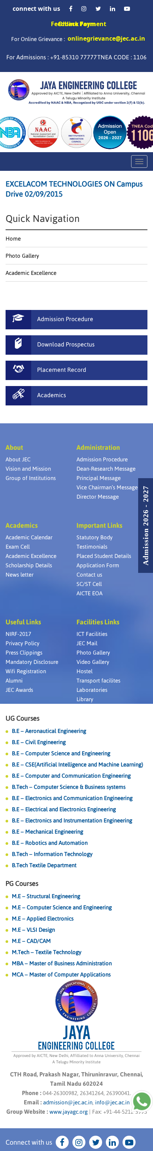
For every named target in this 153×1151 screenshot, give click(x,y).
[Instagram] (84, 8)
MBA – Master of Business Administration (62, 963)
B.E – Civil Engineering (39, 742)
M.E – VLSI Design (33, 929)
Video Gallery (92, 662)
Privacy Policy (22, 643)
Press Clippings (24, 652)
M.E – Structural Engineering (46, 896)
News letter (19, 574)
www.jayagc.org (68, 1111)
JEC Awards (19, 690)
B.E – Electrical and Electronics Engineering (64, 809)
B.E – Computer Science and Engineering (61, 753)
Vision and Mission (28, 468)
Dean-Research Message (106, 468)
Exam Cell (18, 546)
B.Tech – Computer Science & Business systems (69, 787)
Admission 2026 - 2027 (145, 525)
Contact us (89, 574)
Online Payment (82, 24)
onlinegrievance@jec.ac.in (106, 38)
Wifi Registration (26, 671)
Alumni (14, 680)
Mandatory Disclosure (32, 662)
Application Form (97, 565)
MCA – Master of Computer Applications (61, 974)
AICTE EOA (89, 593)
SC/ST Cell (89, 584)
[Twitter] (98, 8)
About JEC (18, 459)
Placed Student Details (103, 556)
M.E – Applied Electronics (43, 918)
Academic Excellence (31, 273)
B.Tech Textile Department (44, 865)
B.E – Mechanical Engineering (47, 831)
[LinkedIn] (112, 8)
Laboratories (91, 690)
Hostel (84, 671)
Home (13, 238)
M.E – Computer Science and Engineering (62, 907)
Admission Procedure (102, 459)
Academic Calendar (29, 537)
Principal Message (98, 478)
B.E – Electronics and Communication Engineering (72, 798)
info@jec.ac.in (112, 1102)
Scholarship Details (29, 565)
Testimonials (91, 546)
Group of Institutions (31, 478)
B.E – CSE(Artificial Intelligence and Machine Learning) (77, 764)
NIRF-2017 (18, 634)
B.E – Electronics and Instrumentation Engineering (72, 820)
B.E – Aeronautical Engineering (49, 731)
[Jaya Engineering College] (76, 93)
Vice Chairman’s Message (107, 487)
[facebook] (70, 8)
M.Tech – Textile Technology (46, 952)
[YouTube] (127, 8)
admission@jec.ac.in (67, 1102)
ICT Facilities (91, 634)
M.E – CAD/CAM (31, 941)
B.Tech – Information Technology (52, 854)
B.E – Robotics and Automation (50, 843)
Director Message (97, 496)
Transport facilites (98, 680)
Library (84, 699)
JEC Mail (86, 643)
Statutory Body (94, 537)
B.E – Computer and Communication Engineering (71, 775)
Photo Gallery (22, 256)
